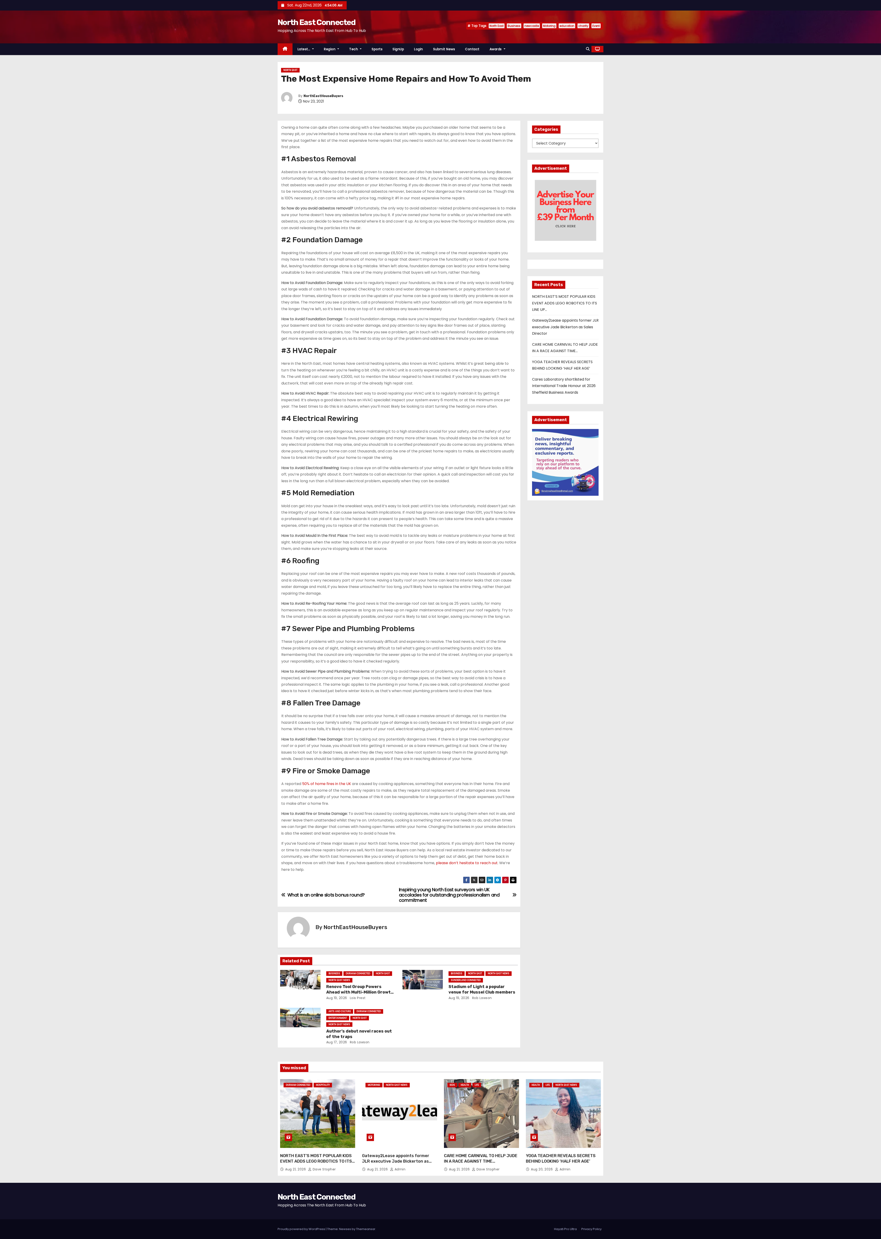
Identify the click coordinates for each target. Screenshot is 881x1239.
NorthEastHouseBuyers (323, 96)
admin (399, 1169)
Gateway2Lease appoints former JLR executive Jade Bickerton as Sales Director (565, 327)
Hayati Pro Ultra (565, 1229)
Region (330, 49)
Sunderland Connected (466, 980)
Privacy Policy (591, 1229)
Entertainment (338, 1018)
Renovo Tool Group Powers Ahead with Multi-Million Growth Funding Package (359, 992)
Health (465, 1085)
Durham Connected (358, 973)
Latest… (304, 49)
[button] (588, 49)
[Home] (285, 49)
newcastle (531, 26)
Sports (377, 49)
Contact (472, 49)
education (567, 26)
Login (418, 49)
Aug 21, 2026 (296, 1169)
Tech (354, 49)
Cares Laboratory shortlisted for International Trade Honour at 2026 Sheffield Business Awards (564, 386)
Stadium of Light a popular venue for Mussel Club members (482, 989)
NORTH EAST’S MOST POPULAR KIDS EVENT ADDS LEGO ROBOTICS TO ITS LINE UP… (564, 303)
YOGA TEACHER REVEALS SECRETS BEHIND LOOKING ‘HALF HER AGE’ (561, 1158)
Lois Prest (357, 998)
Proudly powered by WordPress (302, 1229)
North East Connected (316, 22)
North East (497, 26)
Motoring (549, 26)
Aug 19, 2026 (336, 998)
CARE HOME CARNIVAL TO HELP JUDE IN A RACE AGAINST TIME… (480, 1158)
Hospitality (323, 1085)
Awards (496, 49)
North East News (339, 980)
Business (514, 26)
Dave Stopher (324, 1169)
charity (583, 26)
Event (596, 26)
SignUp (398, 49)
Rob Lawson (481, 998)
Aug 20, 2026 (542, 1169)
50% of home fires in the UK (327, 783)
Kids (452, 1085)
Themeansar (365, 1229)
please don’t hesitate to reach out (467, 863)
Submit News (444, 49)
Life (477, 1085)
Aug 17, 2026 (336, 1042)
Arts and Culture (340, 1011)
